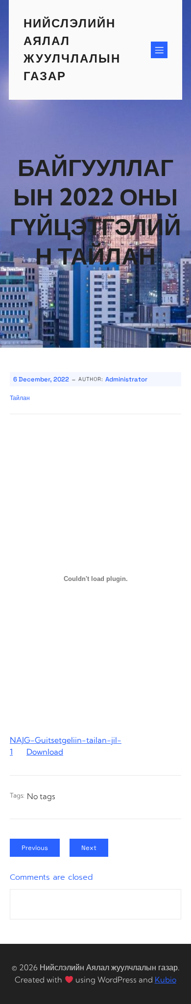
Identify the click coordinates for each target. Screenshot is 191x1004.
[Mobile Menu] (159, 50)
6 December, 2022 (41, 379)
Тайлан (20, 398)
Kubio (165, 979)
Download (44, 752)
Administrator (126, 379)
